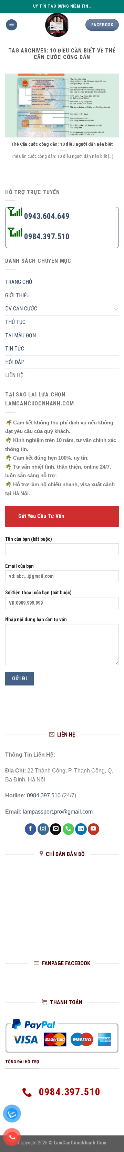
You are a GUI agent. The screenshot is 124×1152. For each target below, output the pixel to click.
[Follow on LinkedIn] (80, 829)
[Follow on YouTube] (93, 829)
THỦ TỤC (15, 322)
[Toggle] (116, 309)
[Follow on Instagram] (43, 829)
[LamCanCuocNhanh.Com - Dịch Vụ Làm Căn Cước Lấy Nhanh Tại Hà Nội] (57, 25)
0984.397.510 (46, 236)
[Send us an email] (55, 829)
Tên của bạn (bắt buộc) (28, 539)
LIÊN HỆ (14, 375)
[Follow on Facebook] (30, 829)
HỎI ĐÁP (14, 362)
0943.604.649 (46, 216)
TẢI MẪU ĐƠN (20, 335)
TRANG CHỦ (18, 282)
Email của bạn (19, 566)
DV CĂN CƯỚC (21, 309)
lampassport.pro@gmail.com (58, 812)
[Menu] (11, 25)
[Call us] (68, 829)
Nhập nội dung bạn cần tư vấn (36, 620)
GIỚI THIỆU (17, 295)
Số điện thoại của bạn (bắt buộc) (38, 593)
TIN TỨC (14, 349)
